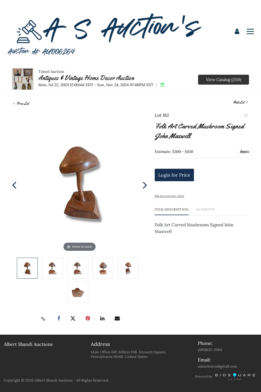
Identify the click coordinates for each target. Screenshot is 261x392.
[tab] (172, 211)
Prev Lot (22, 103)
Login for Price (174, 175)
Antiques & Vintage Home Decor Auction (86, 78)
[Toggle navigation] (250, 31)
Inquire (244, 151)
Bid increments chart (169, 196)
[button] (237, 31)
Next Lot (239, 102)
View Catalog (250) (223, 79)
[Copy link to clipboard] (43, 319)
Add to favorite (246, 116)
